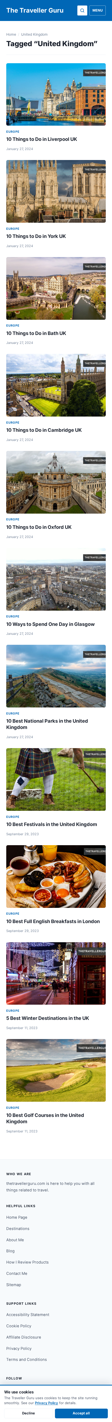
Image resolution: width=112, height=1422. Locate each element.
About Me (15, 1240)
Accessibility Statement (27, 1314)
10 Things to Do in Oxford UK (39, 527)
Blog (10, 1251)
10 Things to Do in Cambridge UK (44, 430)
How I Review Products (27, 1262)
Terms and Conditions (26, 1359)
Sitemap (13, 1284)
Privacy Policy (19, 1348)
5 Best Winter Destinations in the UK (47, 1018)
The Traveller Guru (35, 10)
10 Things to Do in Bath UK (36, 333)
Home (11, 34)
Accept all (81, 1413)
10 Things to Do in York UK (36, 236)
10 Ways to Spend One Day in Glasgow (50, 624)
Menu (97, 10)
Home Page (16, 1217)
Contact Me (16, 1273)
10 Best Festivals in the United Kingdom (51, 824)
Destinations (17, 1228)
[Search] (82, 10)
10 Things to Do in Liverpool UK (41, 139)
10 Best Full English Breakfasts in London (53, 921)
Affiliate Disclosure (23, 1337)
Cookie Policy (18, 1326)
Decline (28, 1413)
